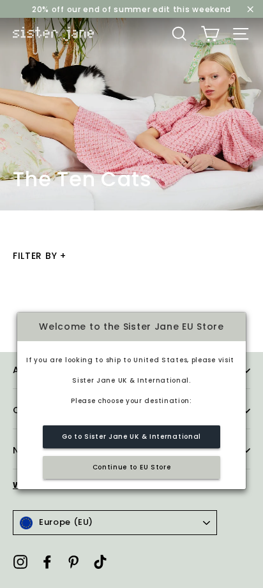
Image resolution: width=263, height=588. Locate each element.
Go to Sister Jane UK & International (131, 436)
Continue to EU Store (132, 467)
